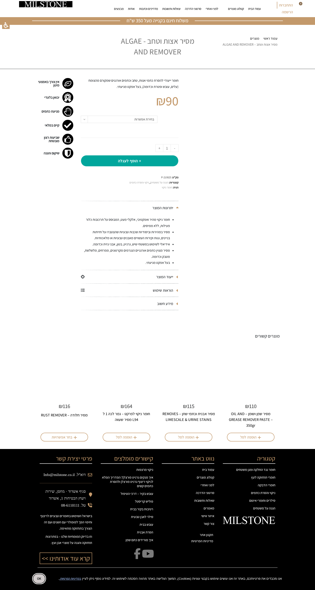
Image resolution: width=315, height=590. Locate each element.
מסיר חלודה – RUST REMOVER (64, 415)
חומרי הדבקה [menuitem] (266, 485)
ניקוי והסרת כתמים (139, 182)
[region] (239, 42)
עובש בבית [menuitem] (146, 524)
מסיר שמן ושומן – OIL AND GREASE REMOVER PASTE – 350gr (251, 419)
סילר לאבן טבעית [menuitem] (142, 517)
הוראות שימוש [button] (163, 290)
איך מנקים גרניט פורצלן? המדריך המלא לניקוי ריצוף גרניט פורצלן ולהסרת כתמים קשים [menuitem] (127, 481)
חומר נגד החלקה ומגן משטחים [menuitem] (255, 469)
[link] (94, 9)
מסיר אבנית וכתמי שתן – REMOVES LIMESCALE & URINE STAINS (188, 416)
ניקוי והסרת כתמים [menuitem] (263, 493)
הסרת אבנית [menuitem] (145, 532)
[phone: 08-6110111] (84, 9)
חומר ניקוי (167, 187)
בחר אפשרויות (62, 437)
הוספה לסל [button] (248, 437)
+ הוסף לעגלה (129, 160)
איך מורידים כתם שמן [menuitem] (139, 540)
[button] (6, 25)
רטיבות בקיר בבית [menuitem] (141, 509)
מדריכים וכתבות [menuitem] (148, 9)
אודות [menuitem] (131, 9)
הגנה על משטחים (159, 182)
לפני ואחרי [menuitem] (212, 9)
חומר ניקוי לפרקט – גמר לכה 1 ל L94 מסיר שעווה (126, 416)
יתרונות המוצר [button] (163, 207)
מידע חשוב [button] (165, 303)
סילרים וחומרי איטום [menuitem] (262, 500)
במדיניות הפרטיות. (70, 578)
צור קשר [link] (209, 523)
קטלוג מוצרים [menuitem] (236, 9)
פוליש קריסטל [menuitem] (144, 501)
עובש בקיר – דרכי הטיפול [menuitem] (137, 493)
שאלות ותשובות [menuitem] (171, 9)
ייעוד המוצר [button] (165, 276)
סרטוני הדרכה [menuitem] (193, 9)
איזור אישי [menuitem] (207, 516)
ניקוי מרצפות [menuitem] (144, 469)
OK (39, 578)
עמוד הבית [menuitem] (254, 9)
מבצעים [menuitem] (119, 9)
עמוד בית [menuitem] (208, 469)
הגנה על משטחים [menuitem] (264, 508)
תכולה (172, 122)
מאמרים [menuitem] (209, 508)
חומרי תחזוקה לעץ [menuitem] (263, 477)
